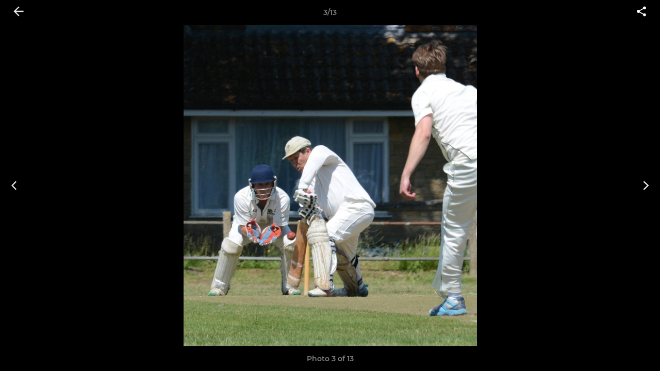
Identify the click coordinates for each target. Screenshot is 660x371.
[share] (641, 12)
